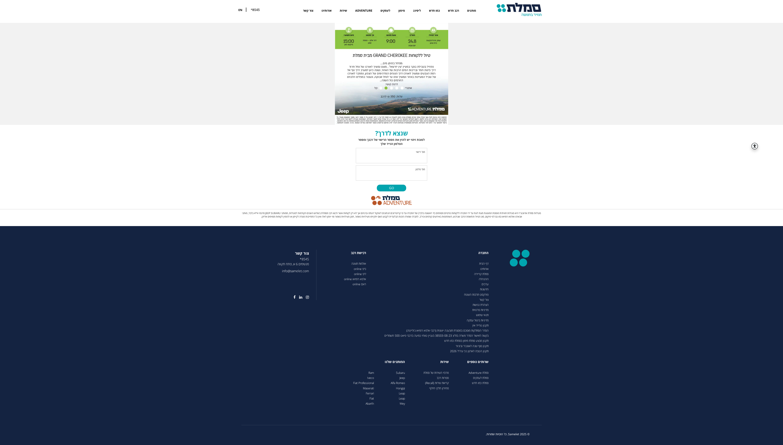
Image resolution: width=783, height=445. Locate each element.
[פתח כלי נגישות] (754, 146)
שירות (343, 10)
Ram (371, 373)
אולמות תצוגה (358, 263)
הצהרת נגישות (481, 305)
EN (240, 10)
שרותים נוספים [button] (478, 362)
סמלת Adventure (479, 373)
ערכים (485, 284)
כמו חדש (434, 10)
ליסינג (417, 10)
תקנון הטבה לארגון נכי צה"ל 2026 (469, 351)
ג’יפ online (360, 269)
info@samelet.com (295, 271)
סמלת (519, 9)
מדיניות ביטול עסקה (478, 320)
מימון (401, 10)
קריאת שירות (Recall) (437, 383)
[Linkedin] (298, 297)
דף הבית (484, 263)
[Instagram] (305, 297)
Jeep (402, 378)
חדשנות (484, 289)
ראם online (359, 284)
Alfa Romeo (398, 383)
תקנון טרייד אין (480, 325)
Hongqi (400, 388)
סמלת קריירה (481, 274)
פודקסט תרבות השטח (476, 294)
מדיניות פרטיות (480, 310)
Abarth (370, 403)
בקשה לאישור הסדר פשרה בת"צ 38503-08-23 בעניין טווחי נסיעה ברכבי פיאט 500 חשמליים (436, 335)
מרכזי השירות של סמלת (436, 373)
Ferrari (370, 393)
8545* (304, 259)
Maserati (368, 388)
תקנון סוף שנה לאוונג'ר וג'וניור (472, 346)
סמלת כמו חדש (480, 383)
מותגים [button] (471, 10)
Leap (402, 393)
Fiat (371, 398)
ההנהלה (484, 279)
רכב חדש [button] (453, 10)
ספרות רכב (443, 378)
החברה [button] (483, 253)
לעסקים (385, 10)
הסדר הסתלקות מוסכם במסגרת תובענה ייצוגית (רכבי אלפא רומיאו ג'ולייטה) (447, 330)
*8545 (255, 10)
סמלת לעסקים (481, 378)
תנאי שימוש (482, 315)
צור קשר (308, 10)
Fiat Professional (363, 383)
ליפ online (360, 274)
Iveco (370, 378)
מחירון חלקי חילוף (439, 388)
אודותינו (327, 10)
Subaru (400, 373)
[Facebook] (292, 297)
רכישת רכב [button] (358, 253)
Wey (402, 403)
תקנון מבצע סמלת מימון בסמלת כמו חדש (466, 341)
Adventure (363, 10)
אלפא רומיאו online (355, 279)
